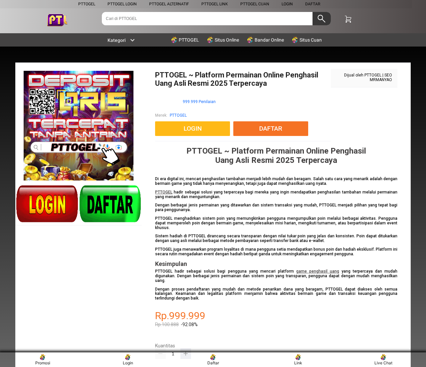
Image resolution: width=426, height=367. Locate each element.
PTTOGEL (86, 4)
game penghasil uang (317, 271)
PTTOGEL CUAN (254, 4)
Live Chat (383, 362)
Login (128, 362)
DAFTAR (312, 4)
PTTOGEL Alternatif (169, 4)
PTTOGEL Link (214, 4)
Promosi (42, 362)
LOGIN (287, 4)
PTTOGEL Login (122, 4)
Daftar (213, 362)
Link (298, 362)
